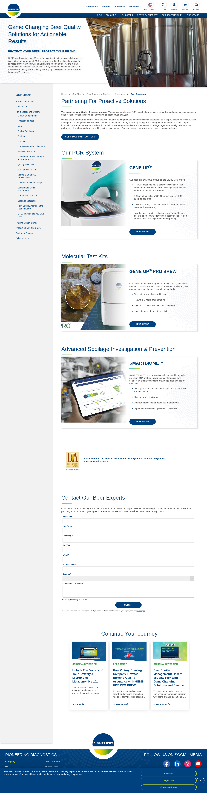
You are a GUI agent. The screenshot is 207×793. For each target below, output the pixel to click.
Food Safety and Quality (28, 112)
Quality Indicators (25, 164)
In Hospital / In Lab (25, 101)
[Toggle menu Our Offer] (134, 15)
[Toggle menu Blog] (103, 15)
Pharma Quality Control (27, 223)
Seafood (21, 136)
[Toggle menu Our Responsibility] (183, 15)
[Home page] (13, 9)
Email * (66, 555)
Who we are (193, 15)
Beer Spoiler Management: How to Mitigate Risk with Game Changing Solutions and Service (168, 678)
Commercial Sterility (27, 195)
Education (111, 15)
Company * (68, 536)
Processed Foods (25, 121)
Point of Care (22, 106)
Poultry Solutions (25, 131)
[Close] (200, 780)
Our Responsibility (172, 15)
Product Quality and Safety (28, 228)
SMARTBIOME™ (146, 363)
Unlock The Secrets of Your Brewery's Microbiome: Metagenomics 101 (87, 676)
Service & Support (147, 15)
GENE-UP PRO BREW (153, 271)
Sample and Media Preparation (26, 189)
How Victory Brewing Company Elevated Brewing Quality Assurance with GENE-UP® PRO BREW (128, 678)
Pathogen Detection (26, 169)
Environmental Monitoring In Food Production (30, 158)
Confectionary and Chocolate (31, 146)
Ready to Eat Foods (27, 151)
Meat (19, 126)
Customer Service (24, 233)
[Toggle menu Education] (118, 15)
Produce (21, 141)
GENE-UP (140, 167)
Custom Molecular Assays (29, 182)
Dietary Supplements (27, 115)
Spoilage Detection (26, 201)
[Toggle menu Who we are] (200, 15)
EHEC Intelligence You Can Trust (30, 215)
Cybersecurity (22, 238)
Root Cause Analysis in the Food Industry (30, 207)
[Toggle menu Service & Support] (159, 15)
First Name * (68, 517)
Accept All (168, 773)
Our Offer (127, 15)
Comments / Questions (73, 584)
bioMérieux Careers (51, 766)
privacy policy (141, 611)
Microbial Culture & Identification (26, 176)
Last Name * (68, 526)
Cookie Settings (168, 787)
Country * (67, 574)
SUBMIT (128, 605)
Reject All (169, 780)
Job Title (66, 545)
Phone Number (69, 564)
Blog (99, 15)
